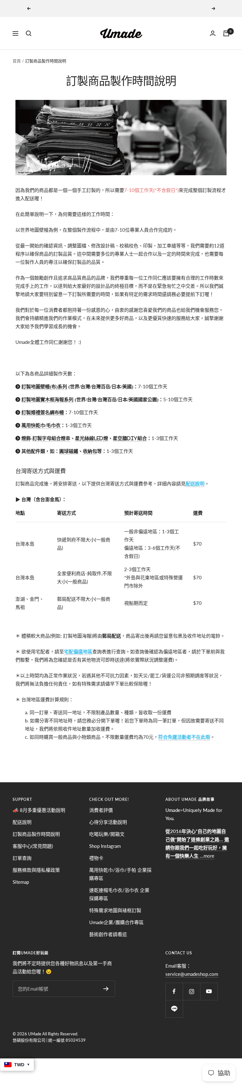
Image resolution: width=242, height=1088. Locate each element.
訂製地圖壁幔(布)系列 (44, 386)
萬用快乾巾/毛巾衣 (40, 425)
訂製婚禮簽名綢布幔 (42, 412)
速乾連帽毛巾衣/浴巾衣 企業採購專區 (119, 894)
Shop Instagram (105, 846)
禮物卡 (96, 858)
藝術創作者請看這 (108, 934)
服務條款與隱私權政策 (36, 870)
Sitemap (21, 882)
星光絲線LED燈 (91, 438)
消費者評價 (101, 810)
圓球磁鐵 (68, 451)
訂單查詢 (22, 858)
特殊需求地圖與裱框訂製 (115, 910)
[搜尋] (29, 33)
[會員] (213, 33)
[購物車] (226, 33)
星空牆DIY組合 (130, 438)
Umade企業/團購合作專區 (116, 922)
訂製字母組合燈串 (51, 438)
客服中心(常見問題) (33, 846)
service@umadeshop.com (191, 974)
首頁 (17, 60)
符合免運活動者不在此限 (184, 737)
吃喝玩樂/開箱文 (106, 834)
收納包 (90, 451)
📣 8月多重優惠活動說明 (39, 810)
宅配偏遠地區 (78, 651)
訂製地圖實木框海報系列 (47, 399)
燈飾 (26, 438)
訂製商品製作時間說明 (36, 834)
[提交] (106, 989)
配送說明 (195, 483)
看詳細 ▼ (157, 8)
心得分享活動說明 (108, 822)
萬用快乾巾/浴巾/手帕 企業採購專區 (120, 874)
